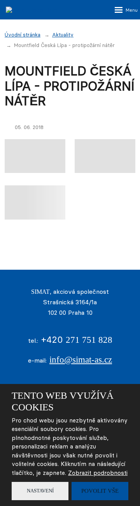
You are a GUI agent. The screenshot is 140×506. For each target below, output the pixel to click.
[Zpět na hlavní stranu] (45, 10)
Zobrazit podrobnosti (98, 472)
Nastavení (40, 491)
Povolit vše (100, 491)
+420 (76, 339)
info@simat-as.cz (80, 360)
